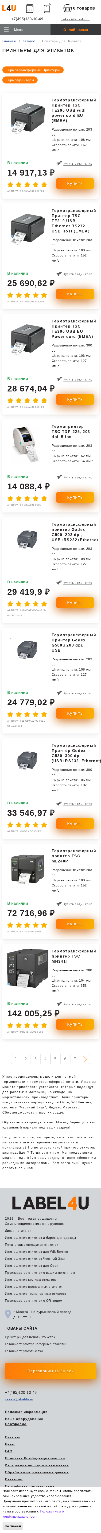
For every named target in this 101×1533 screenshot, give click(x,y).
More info (46, 1516)
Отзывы (12, 1437)
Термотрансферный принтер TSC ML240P (74, 856)
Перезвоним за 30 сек (50, 1371)
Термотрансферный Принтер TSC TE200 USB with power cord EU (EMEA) (74, 110)
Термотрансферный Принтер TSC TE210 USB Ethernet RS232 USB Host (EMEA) (74, 221)
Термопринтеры (20, 80)
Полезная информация (26, 1412)
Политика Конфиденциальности (35, 1458)
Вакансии (14, 1479)
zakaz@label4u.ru (75, 19)
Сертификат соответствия (29, 1486)
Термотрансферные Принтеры (33, 70)
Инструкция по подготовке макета (37, 1465)
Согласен (13, 1526)
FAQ (8, 1451)
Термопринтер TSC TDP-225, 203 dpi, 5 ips (71, 432)
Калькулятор (30, 8)
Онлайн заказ (75, 30)
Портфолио (16, 1424)
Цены (10, 1444)
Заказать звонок (47, 8)
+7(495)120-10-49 (27, 19)
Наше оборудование (24, 1419)
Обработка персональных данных (37, 1472)
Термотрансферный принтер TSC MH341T (74, 956)
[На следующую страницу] (85, 1059)
